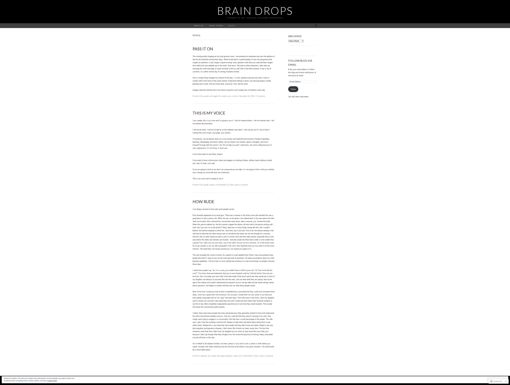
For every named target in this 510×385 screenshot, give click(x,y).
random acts (226, 96)
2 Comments (260, 96)
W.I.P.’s (232, 25)
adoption (203, 356)
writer (200, 121)
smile (234, 96)
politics (212, 185)
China (235, 356)
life (201, 96)
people (206, 96)
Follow (293, 89)
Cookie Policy (52, 381)
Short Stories (216, 25)
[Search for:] (316, 26)
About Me (199, 25)
